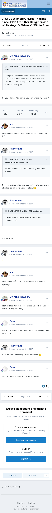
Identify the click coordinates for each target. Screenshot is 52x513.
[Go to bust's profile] (5, 126)
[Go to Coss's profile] (5, 323)
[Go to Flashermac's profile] (5, 150)
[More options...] (47, 57)
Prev (9, 45)
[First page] (4, 45)
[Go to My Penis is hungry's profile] (5, 57)
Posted (21, 59)
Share (13, 475)
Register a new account (26, 440)
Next (42, 45)
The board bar (27, 35)
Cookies (31, 503)
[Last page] (48, 45)
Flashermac (9, 33)
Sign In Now (26, 459)
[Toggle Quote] (6, 66)
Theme (20, 503)
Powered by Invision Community (26, 509)
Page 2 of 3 (26, 45)
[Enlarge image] (34, 188)
